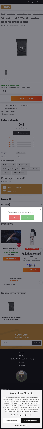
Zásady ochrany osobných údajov (21, 415)
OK (27, 217)
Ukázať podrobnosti (21, 425)
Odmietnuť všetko (11, 420)
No (14, 217)
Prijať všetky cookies (30, 420)
